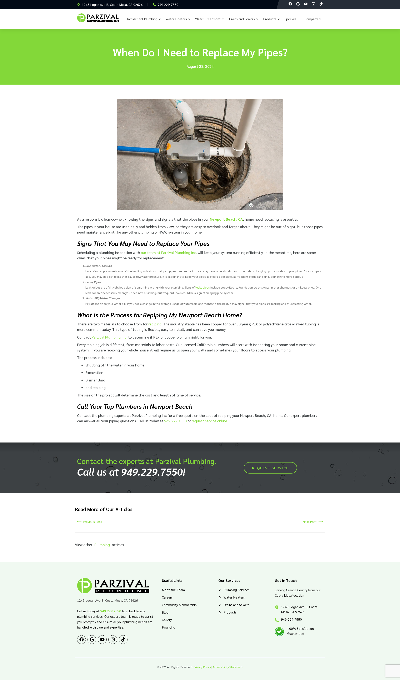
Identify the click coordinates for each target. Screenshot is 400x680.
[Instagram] (313, 4)
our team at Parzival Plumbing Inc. (169, 252)
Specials (290, 19)
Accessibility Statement (228, 667)
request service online (209, 420)
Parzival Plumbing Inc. (109, 337)
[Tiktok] (321, 4)
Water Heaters (176, 19)
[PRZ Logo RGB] (98, 17)
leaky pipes (202, 287)
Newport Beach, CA (226, 219)
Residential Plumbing (142, 19)
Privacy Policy (202, 667)
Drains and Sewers (242, 19)
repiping (154, 323)
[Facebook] (290, 4)
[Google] (298, 4)
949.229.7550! (153, 471)
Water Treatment (208, 19)
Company (311, 19)
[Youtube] (306, 4)
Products (269, 19)
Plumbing (102, 544)
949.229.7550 (175, 420)
